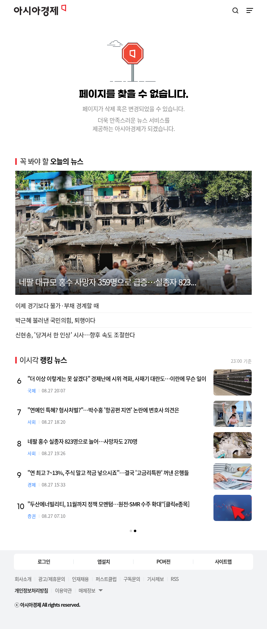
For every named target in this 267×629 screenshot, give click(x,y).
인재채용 (80, 578)
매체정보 (87, 590)
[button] (131, 531)
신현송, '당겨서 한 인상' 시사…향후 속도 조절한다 (75, 334)
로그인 (44, 561)
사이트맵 (223, 561)
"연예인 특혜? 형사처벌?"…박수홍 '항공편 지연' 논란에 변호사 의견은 (103, 410)
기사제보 (155, 578)
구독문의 (131, 578)
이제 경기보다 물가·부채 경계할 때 (57, 305)
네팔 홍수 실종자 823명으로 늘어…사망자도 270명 (82, 441)
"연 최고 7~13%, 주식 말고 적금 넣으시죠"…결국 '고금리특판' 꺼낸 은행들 (108, 472)
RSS (174, 578)
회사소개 (23, 578)
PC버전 (163, 561)
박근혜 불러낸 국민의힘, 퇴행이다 (55, 320)
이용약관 (63, 590)
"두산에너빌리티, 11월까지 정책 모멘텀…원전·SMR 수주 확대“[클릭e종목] (108, 504)
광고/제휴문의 (51, 578)
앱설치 (103, 561)
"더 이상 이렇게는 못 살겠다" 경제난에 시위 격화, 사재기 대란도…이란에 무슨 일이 (116, 378)
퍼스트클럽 (106, 578)
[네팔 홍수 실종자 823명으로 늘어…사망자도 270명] (232, 445)
